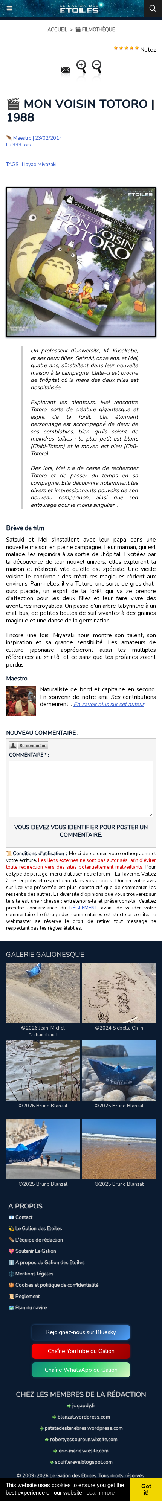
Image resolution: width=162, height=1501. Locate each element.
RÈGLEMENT (83, 908)
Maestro (22, 138)
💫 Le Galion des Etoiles (35, 1228)
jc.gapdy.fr (83, 1405)
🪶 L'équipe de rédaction (35, 1240)
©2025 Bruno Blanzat (42, 1184)
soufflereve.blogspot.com (83, 1462)
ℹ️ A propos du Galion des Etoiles (46, 1262)
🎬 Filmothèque (95, 29)
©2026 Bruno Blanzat (42, 1106)
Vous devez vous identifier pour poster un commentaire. (81, 831)
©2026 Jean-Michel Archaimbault (43, 1031)
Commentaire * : (29, 755)
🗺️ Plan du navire (27, 1307)
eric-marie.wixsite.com (83, 1451)
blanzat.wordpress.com (83, 1417)
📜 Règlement (24, 1296)
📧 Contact (20, 1217)
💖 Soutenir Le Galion (32, 1251)
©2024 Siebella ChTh (119, 1028)
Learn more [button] (100, 1492)
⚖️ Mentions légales (30, 1274)
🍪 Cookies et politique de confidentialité (53, 1285)
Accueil (57, 29)
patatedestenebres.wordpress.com (83, 1428)
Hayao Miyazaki (39, 164)
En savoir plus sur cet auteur (108, 704)
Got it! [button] (146, 1489)
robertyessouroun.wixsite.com (83, 1439)
